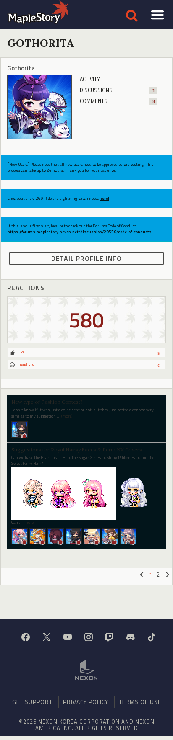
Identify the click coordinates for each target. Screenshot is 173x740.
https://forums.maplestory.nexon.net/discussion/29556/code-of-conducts (80, 232)
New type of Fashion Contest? (47, 402)
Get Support (32, 701)
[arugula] (92, 535)
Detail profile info (86, 258)
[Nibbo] (128, 535)
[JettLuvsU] (37, 535)
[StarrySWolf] (110, 535)
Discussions (117, 90)
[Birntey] (19, 535)
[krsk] (19, 429)
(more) (66, 416)
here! (104, 198)
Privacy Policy (85, 701)
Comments (117, 101)
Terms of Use (140, 701)
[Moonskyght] (55, 535)
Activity (90, 79)
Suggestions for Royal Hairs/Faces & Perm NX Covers (76, 449)
